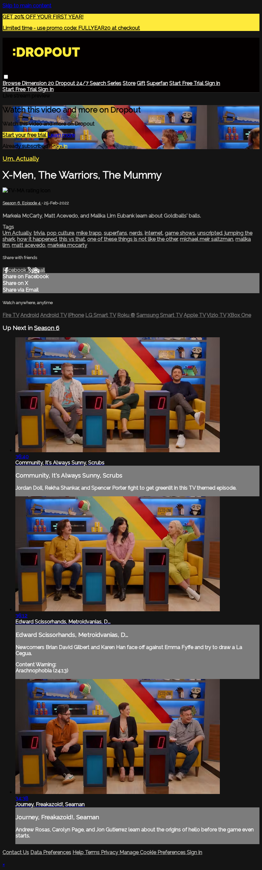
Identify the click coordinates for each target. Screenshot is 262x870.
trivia (39, 233)
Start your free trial (25, 135)
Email (38, 270)
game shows (180, 233)
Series (114, 83)
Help (79, 852)
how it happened (37, 239)
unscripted (209, 233)
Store (129, 83)
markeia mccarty (67, 245)
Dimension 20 (38, 83)
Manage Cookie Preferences (153, 852)
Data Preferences (50, 852)
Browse (12, 83)
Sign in (212, 83)
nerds (136, 233)
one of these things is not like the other (132, 239)
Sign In (46, 89)
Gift (141, 83)
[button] (6, 77)
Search (98, 83)
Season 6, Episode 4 (22, 203)
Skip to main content (27, 6)
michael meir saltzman (206, 239)
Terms (93, 852)
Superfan (157, 83)
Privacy (110, 852)
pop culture (60, 233)
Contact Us (16, 852)
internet (154, 233)
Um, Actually (21, 158)
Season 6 (46, 327)
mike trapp (89, 233)
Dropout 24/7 (72, 83)
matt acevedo (28, 245)
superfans (115, 233)
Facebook (15, 270)
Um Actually (17, 233)
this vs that (72, 239)
